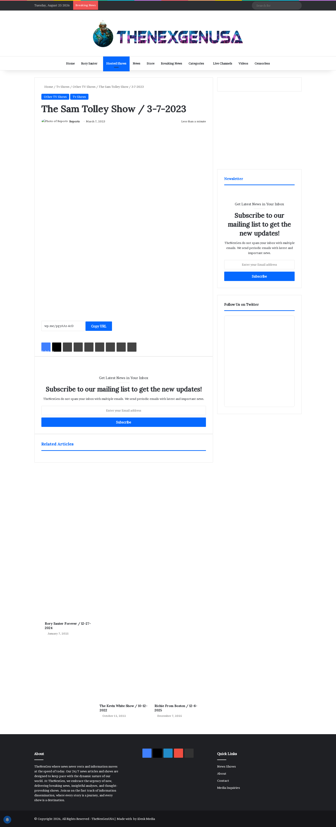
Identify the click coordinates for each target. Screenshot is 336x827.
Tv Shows (62, 86)
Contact (223, 780)
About (221, 773)
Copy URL (98, 326)
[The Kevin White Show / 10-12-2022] (124, 579)
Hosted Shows (116, 63)
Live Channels (222, 63)
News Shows (226, 766)
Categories (196, 63)
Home (70, 63)
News (136, 63)
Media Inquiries (228, 788)
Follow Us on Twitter (241, 304)
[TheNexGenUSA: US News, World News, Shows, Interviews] (168, 33)
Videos (243, 63)
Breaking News (171, 63)
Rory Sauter (89, 63)
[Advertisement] (123, 269)
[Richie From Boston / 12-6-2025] (179, 579)
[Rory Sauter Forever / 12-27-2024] (69, 538)
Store (151, 63)
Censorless (262, 63)
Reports (74, 121)
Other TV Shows (84, 86)
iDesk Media (146, 819)
